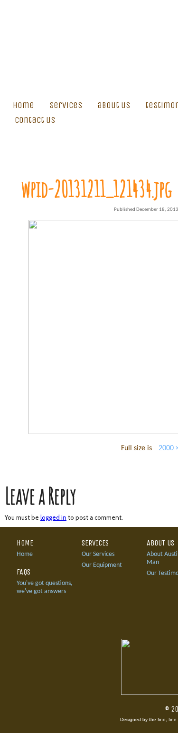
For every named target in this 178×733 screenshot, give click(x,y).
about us (113, 105)
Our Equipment (102, 565)
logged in (53, 517)
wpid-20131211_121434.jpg (96, 188)
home (23, 105)
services (65, 105)
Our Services (98, 554)
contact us (35, 120)
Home (25, 554)
